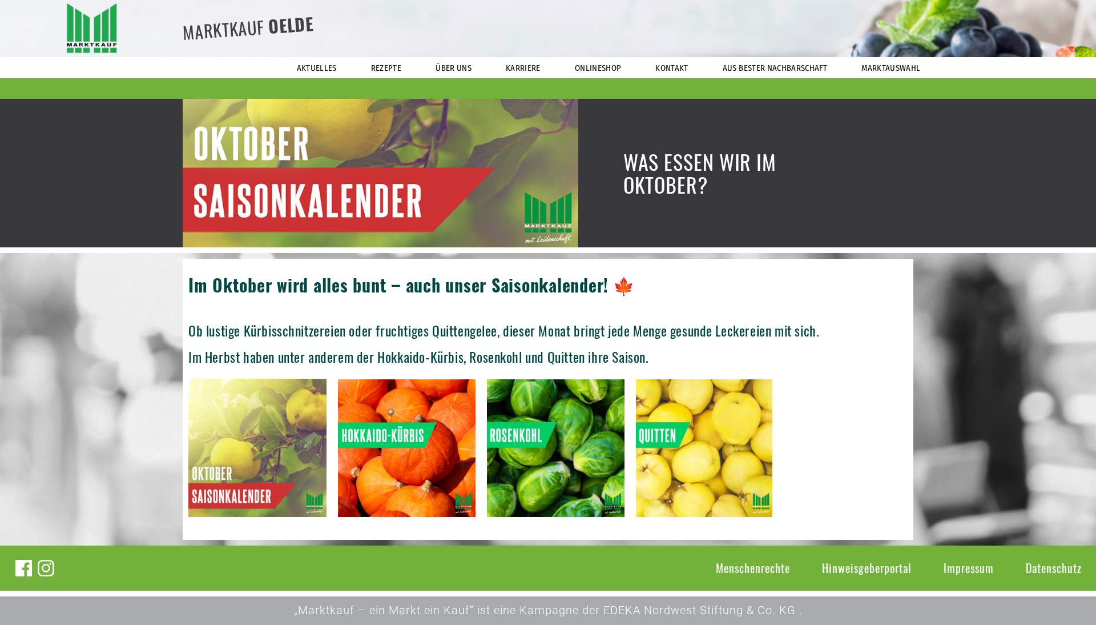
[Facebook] (23, 568)
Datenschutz (1054, 567)
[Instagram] (46, 568)
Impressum (969, 567)
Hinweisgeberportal (867, 567)
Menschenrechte (753, 567)
